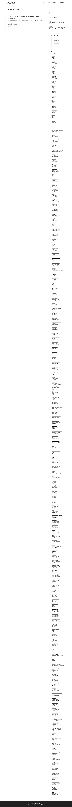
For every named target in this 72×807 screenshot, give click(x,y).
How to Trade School (55, 417)
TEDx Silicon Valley (55, 713)
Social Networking (55, 670)
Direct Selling (54, 279)
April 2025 (53, 73)
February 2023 (54, 106)
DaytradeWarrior (54, 266)
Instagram (53, 428)
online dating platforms (56, 552)
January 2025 (54, 77)
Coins (52, 223)
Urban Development (55, 763)
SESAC (53, 659)
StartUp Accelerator (55, 680)
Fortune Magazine (55, 363)
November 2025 (54, 64)
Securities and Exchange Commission (58, 655)
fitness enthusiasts (55, 354)
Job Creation (54, 449)
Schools (53, 651)
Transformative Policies (56, 750)
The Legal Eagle (54, 721)
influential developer (55, 427)
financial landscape (55, 345)
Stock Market (54, 688)
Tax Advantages (54, 704)
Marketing (53, 495)
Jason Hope (54, 447)
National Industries (55, 527)
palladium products (55, 560)
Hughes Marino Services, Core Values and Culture (24, 16)
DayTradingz (54, 268)
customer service (54, 256)
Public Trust (54, 595)
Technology (54, 708)
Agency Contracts (55, 141)
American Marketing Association (57, 150)
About (44, 2)
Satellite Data (54, 645)
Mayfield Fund (54, 500)
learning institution (55, 464)
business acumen (55, 200)
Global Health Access (55, 379)
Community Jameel (55, 234)
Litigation (53, 480)
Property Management (55, 590)
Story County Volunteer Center (57, 693)
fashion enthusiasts (55, 329)
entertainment (54, 314)
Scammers (53, 648)
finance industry (54, 338)
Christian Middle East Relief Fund (57, 216)
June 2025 (53, 71)
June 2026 (53, 56)
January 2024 (54, 92)
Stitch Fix (53, 685)
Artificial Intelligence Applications (57, 162)
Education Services (55, 297)
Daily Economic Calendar (56, 258)
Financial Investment (55, 344)
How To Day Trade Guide (56, 416)
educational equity (55, 298)
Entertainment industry (55, 315)
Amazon (53, 146)
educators (53, 303)
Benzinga (53, 180)
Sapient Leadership (55, 644)
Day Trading (54, 261)
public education (54, 594)
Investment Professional (56, 442)
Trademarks (54, 733)
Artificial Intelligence (55, 161)
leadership (53, 461)
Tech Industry (54, 706)
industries (53, 424)
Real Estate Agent (55, 610)
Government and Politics (56, 383)
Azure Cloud (54, 175)
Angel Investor (54, 155)
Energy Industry (54, 309)
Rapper (53, 605)
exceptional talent (55, 324)
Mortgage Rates (54, 512)
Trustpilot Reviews (55, 753)
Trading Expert (54, 739)
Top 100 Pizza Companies (56, 728)
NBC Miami (53, 530)
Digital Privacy (54, 276)
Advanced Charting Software (56, 137)
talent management (55, 703)
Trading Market (54, 742)
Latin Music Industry (55, 458)
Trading (53, 734)
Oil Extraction (54, 542)
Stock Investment (55, 686)
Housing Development (55, 411)
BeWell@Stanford (55, 182)
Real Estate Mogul (55, 617)
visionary (53, 772)
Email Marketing (54, 304)
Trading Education (55, 736)
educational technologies (56, 300)
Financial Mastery (55, 347)
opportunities (54, 558)
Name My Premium (55, 525)
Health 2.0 (53, 394)
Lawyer (53, 459)
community (53, 231)
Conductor (53, 240)
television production (55, 716)
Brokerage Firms (54, 195)
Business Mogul (54, 205)
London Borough (55, 487)
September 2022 (54, 112)
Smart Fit (53, 666)
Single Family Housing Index (56, 664)
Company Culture (55, 238)
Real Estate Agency (55, 609)
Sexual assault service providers (57, 661)
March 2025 (54, 74)
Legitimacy (53, 471)
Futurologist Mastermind (56, 367)
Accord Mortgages (55, 136)
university (53, 762)
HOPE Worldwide (55, 406)
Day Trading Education (56, 263)
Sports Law (53, 679)
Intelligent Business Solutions (57, 431)
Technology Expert (55, 710)
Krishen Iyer (54, 457)
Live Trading (54, 482)
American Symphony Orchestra (57, 151)
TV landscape (54, 755)
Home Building (54, 402)
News (52, 535)
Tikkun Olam (54, 724)
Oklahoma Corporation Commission (58, 546)
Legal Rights (54, 468)
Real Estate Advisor (55, 607)
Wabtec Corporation (55, 773)
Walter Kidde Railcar (55, 774)
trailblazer (53, 748)
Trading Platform (55, 743)
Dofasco (53, 284)
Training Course (54, 749)
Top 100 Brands (54, 726)
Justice (53, 452)
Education (53, 295)
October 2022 (54, 111)
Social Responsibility (55, 673)
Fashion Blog (54, 328)
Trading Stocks (54, 745)
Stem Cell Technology (55, 683)
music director (54, 517)
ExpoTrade (53, 325)
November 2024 (54, 79)
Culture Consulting (55, 251)
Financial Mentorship (55, 350)
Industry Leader (54, 426)
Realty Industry (54, 624)
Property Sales (54, 592)
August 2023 (54, 98)
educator (53, 302)
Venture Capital (54, 769)
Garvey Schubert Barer (55, 369)
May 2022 (53, 117)
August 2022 (54, 113)
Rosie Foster (10, 2)
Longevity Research (55, 488)
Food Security (54, 358)
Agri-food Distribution (55, 142)
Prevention (53, 577)
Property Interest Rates (56, 589)
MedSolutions (54, 502)
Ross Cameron (54, 640)
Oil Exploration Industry (56, 541)
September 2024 (54, 82)
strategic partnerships (55, 695)
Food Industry (54, 357)
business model (54, 204)
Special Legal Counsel (55, 676)
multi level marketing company (57, 515)
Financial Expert (54, 343)
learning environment (55, 463)
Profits (53, 582)
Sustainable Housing (55, 700)
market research (54, 493)
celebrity (53, 211)
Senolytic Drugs (54, 656)
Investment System (55, 443)
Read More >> (10, 26)
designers (53, 273)
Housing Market (54, 412)
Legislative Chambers (55, 469)
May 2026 (53, 57)
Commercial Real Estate (56, 229)
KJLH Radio (53, 454)
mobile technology (55, 508)
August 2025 (54, 68)
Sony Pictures (54, 674)
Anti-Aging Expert (55, 156)
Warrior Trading (54, 779)
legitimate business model (56, 473)
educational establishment (56, 299)
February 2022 (54, 121)
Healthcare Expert (55, 399)
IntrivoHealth (54, 437)
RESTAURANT (54, 637)
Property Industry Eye (55, 587)
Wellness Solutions (55, 785)
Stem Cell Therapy (55, 684)
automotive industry (55, 170)
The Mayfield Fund (55, 723)
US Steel (53, 767)
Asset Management (55, 165)
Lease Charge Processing (56, 466)
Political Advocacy (55, 574)
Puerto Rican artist (55, 597)
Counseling (53, 246)
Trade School (54, 731)
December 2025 (54, 63)
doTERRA (53, 285)
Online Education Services (56, 556)
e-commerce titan (55, 288)
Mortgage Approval (55, 511)
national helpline (54, 526)
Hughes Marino (54, 419)
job (52, 448)
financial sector (54, 352)
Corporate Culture (55, 244)
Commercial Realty (55, 230)
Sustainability (54, 698)
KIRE (52, 453)
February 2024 (54, 91)
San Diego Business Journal (56, 642)
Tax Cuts (53, 705)
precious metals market (56, 576)
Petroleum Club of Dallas (56, 567)
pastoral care (54, 563)
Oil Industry (53, 543)
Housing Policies (54, 413)
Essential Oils (54, 323)
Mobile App (54, 507)
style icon (53, 696)
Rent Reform (54, 631)
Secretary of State (55, 654)
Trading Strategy (54, 747)
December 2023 (54, 93)
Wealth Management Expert (56, 783)
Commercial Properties (55, 228)
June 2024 (53, 86)
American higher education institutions (58, 149)
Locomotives (54, 486)
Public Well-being (54, 596)
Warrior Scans (54, 778)
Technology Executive (55, 709)
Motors (53, 513)
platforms (53, 572)
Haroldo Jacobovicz (55, 392)
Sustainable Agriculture (55, 699)
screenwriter (54, 652)
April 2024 (53, 88)
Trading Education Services (56, 738)
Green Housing (54, 385)
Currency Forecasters (55, 253)
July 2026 (53, 54)
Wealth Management (55, 782)
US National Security (55, 765)
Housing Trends (54, 414)
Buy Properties (54, 209)
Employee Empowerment (56, 307)
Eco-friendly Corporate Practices (57, 290)
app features (54, 159)
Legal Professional (55, 467)
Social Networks (54, 671)
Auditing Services (54, 169)
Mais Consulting (54, 491)
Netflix (53, 531)
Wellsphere (53, 787)
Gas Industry (54, 372)
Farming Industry (54, 327)
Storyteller (53, 694)
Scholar (53, 649)
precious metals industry (56, 575)
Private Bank (54, 579)
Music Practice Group (55, 522)
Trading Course (54, 735)
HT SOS (53, 418)
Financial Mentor (54, 348)
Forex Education (54, 360)
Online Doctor (54, 553)
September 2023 (54, 97)
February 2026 (54, 61)
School (53, 650)
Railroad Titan (54, 601)
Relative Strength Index (56, 626)
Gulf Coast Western (55, 389)
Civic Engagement (55, 218)
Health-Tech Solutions (55, 397)
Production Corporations (56, 580)
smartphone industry (55, 668)
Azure (52, 174)
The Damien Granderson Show (57, 719)
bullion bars (54, 197)
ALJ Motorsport (54, 145)
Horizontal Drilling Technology (57, 407)
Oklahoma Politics (55, 547)
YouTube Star (54, 795)
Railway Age (54, 602)
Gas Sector (53, 373)
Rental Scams (54, 634)
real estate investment (55, 615)
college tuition (54, 224)
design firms (54, 271)
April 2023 (53, 103)
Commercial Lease (55, 226)
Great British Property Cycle (56, 384)
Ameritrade (53, 154)
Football (53, 359)
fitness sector (54, 355)
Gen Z (53, 374)
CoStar (53, 245)
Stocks (53, 691)
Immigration (54, 423)
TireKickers (53, 725)
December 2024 (54, 78)
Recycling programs (55, 625)
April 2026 (53, 58)
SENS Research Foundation (56, 657)
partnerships (54, 562)
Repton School (54, 635)
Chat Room (53, 214)
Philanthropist (54, 568)
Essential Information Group (56, 322)
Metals (53, 505)
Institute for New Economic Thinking (58, 429)
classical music (54, 220)
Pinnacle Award (54, 570)
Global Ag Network (55, 378)
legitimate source (55, 474)
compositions (54, 239)
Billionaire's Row (54, 185)
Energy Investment (55, 310)
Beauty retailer (54, 179)
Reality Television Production (57, 621)
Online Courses (54, 550)
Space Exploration (55, 675)
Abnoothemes (43, 804)
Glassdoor (53, 377)
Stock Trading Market (55, 690)
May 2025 (53, 72)
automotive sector (55, 172)
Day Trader (54, 260)
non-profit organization (56, 536)
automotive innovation (55, 171)
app (52, 157)
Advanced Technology (55, 139)
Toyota (53, 730)
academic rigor (54, 134)
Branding (53, 192)
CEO (52, 213)
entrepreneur (54, 317)
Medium (53, 501)
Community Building (55, 233)
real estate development (56, 612)
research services (54, 636)
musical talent (54, 523)
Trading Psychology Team (56, 744)
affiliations (53, 140)
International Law (55, 433)
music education (54, 518)
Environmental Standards (56, 320)
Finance (53, 335)
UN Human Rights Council (56, 759)
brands (53, 194)
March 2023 (54, 105)
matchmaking (54, 498)
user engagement (55, 768)
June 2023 (53, 101)
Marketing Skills (54, 496)
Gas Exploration (54, 370)
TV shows (53, 758)
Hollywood (53, 401)
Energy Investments (55, 312)
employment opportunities (56, 308)
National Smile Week (55, 528)
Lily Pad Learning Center (56, 477)
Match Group (54, 497)
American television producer (57, 152)
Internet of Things (55, 436)
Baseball (53, 177)
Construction (54, 241)
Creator (53, 249)
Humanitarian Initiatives (56, 422)
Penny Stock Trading (55, 565)
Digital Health (54, 274)
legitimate (53, 472)
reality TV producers (55, 622)
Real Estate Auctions (55, 611)
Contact (49, 2)
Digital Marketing (54, 275)
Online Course (54, 548)
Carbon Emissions (55, 210)
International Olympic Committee (57, 434)
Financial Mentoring (55, 349)
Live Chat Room (54, 481)
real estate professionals (56, 619)
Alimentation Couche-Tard (56, 144)
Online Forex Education (56, 557)
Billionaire (53, 184)
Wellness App (54, 784)
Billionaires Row (54, 186)
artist (52, 164)
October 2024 (54, 81)
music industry (54, 520)
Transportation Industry (56, 751)
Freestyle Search (54, 365)
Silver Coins (53, 663)
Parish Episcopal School (56, 561)
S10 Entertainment (55, 641)
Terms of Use (62, 2)
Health (53, 393)
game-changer (54, 368)
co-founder (53, 221)
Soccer (53, 669)
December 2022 (54, 108)
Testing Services (54, 718)
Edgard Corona (54, 294)
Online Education (54, 555)
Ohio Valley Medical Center (56, 538)
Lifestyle (53, 476)
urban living (54, 764)
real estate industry (55, 614)
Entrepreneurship (54, 318)
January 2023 (54, 107)
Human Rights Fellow (55, 421)
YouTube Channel (55, 793)
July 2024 (53, 85)
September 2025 (54, 67)
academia (53, 132)
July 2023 (53, 100)
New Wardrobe (54, 533)
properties (53, 586)
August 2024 (54, 83)
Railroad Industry (54, 600)
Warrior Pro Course (55, 777)
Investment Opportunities (56, 439)
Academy (53, 135)
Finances (53, 339)
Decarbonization (54, 269)
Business (53, 199)
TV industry (54, 754)
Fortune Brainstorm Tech (56, 362)
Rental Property (54, 632)
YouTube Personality (55, 794)
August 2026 (54, 53)
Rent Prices (53, 630)
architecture (54, 160)
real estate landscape (55, 616)
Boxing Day (54, 191)
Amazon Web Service (55, 147)
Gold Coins (53, 382)
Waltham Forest (54, 775)
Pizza (52, 571)
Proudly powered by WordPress (32, 804)
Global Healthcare (55, 380)
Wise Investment (54, 788)
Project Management (55, 585)
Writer (53, 792)
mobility (53, 510)
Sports (53, 678)
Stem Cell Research (55, 681)
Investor (53, 446)
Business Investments (55, 201)
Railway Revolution (55, 604)
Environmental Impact (55, 319)
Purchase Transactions (55, 599)
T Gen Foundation (55, 701)
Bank (52, 176)
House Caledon (54, 408)
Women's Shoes (54, 789)
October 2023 (54, 96)
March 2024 (54, 90)
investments (54, 444)
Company (53, 236)
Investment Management (56, 438)
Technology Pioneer (55, 711)
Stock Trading (54, 689)
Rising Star (53, 639)
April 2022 (53, 118)
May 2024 (53, 87)
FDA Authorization (55, 333)
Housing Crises (54, 409)
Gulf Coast (53, 388)
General (53, 375)
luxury (53, 490)
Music (53, 516)
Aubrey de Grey (54, 166)
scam (52, 646)
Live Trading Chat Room (56, 485)
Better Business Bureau (56, 181)
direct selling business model (57, 280)
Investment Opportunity (56, 441)
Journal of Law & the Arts (56, 451)
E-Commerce (54, 286)
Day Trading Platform (55, 264)
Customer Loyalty (55, 255)
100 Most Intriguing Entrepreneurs (57, 130)
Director (53, 283)
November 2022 (54, 110)
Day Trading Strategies (56, 265)
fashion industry (54, 330)
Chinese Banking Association (56, 215)
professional (54, 581)
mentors (53, 503)
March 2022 (54, 120)
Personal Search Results (56, 566)
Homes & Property (55, 403)
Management (54, 492)
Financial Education (55, 342)
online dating (54, 551)
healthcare (53, 398)
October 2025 (54, 66)
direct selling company (55, 281)
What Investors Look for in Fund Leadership (57, 27)
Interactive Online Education (56, 432)
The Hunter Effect (55, 720)
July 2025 (53, 69)
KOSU (53, 456)
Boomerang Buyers (55, 190)
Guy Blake (53, 391)
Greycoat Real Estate (55, 387)
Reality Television (55, 620)
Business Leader (54, 202)
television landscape (55, 714)
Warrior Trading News (55, 780)
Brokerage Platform (55, 196)
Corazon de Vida (54, 243)
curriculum (53, 254)
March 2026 (54, 59)
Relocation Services (55, 627)
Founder (53, 364)
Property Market (54, 591)
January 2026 (54, 62)
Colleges (53, 225)
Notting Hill (53, 537)
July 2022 (53, 115)
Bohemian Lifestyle (55, 189)
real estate (53, 606)
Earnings (53, 289)
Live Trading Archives (55, 483)
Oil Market (53, 545)
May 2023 (53, 102)
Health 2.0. (53, 396)
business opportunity (55, 206)
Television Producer (55, 715)
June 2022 (53, 116)
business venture (54, 208)
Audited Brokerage (55, 167)
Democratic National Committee (57, 270)
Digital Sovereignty (55, 278)
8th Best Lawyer (54, 131)
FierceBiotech (54, 334)
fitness (53, 353)
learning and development (56, 462)
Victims (53, 770)
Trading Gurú (54, 740)
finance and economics (56, 337)
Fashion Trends (54, 332)
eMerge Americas (55, 305)
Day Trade (53, 259)
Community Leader (55, 235)
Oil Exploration (54, 540)
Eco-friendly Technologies (56, 291)
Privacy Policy (55, 2)
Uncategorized (54, 760)
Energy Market (54, 313)
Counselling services (55, 248)
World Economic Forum (56, 790)
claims (53, 219)
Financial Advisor (54, 340)
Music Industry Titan (55, 521)
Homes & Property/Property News (58, 404)
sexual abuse (54, 660)
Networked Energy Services (56, 532)
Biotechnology (54, 187)
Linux (52, 478)
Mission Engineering (55, 506)
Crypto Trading (54, 250)
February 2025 (54, 76)
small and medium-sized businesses (58, 665)
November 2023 (54, 95)
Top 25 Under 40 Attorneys (56, 729)
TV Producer (54, 757)
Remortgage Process (55, 629)
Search (50, 10)
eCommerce (54, 293)
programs (53, 584)
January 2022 (54, 122)
